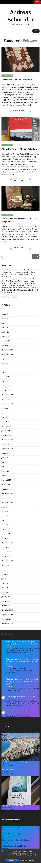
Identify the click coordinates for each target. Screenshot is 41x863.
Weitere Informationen (27, 860)
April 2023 (5, 471)
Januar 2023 (5, 484)
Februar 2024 (6, 426)
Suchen (35, 256)
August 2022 (5, 507)
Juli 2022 (4, 511)
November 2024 (7, 394)
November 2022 (7, 493)
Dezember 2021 (6, 538)
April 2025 (5, 377)
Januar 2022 (5, 533)
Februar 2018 (6, 619)
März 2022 (5, 529)
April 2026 (5, 332)
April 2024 (5, 421)
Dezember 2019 (6, 601)
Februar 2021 (6, 551)
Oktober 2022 (6, 498)
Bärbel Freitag (10, 697)
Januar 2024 (5, 430)
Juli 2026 (4, 318)
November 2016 (7, 623)
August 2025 (5, 359)
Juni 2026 (4, 323)
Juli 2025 (4, 363)
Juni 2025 (4, 368)
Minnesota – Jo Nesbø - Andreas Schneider (20, 641)
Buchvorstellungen (7, 75)
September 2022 (7, 502)
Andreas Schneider (7, 769)
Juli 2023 (4, 457)
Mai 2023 (4, 466)
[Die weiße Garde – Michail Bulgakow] (20, 129)
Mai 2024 (4, 417)
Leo (7, 712)
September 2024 (7, 403)
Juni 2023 (4, 462)
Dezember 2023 (6, 435)
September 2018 (7, 614)
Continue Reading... (20, 111)
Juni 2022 (4, 516)
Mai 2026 (4, 327)
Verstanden (12, 860)
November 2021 (7, 542)
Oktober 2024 (6, 399)
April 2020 (5, 592)
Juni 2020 (4, 583)
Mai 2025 (4, 372)
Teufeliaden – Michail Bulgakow (16, 80)
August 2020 (5, 574)
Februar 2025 (6, 385)
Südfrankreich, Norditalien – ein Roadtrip (14, 762)
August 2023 (5, 453)
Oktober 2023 (6, 444)
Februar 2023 (6, 480)
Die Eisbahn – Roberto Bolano (20, 712)
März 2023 (5, 475)
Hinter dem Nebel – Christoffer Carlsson (15, 840)
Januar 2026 (5, 341)
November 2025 (7, 350)
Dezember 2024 (6, 390)
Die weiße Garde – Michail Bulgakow (19, 149)
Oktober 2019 (6, 605)
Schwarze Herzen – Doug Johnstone (13, 833)
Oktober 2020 (6, 565)
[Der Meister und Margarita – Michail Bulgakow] (20, 198)
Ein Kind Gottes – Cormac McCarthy (14, 846)
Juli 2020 (4, 578)
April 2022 (5, 525)
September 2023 (7, 448)
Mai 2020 (4, 587)
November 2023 (7, 439)
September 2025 (7, 354)
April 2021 (5, 547)
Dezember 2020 (6, 556)
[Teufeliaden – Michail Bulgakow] (20, 59)
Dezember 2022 (6, 489)
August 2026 (5, 314)
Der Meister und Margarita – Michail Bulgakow (19, 220)
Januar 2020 (5, 596)
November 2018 (7, 610)
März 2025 (5, 381)
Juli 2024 (4, 408)
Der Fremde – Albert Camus (26, 697)
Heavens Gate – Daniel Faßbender (12, 806)
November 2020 (7, 560)
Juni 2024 (4, 412)
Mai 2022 (4, 520)
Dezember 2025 (6, 345)
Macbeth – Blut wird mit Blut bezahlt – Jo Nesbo (21, 644)
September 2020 (7, 569)
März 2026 (5, 336)
